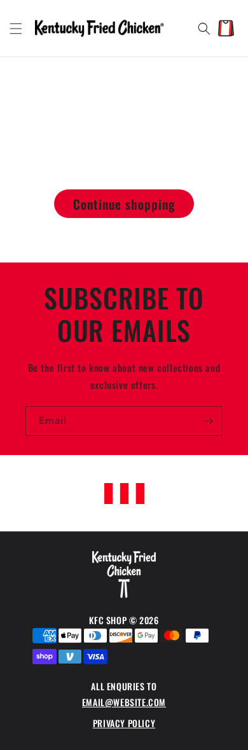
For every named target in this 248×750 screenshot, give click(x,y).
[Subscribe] (208, 421)
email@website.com (124, 702)
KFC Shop (108, 620)
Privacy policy (124, 723)
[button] (16, 29)
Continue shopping (124, 204)
